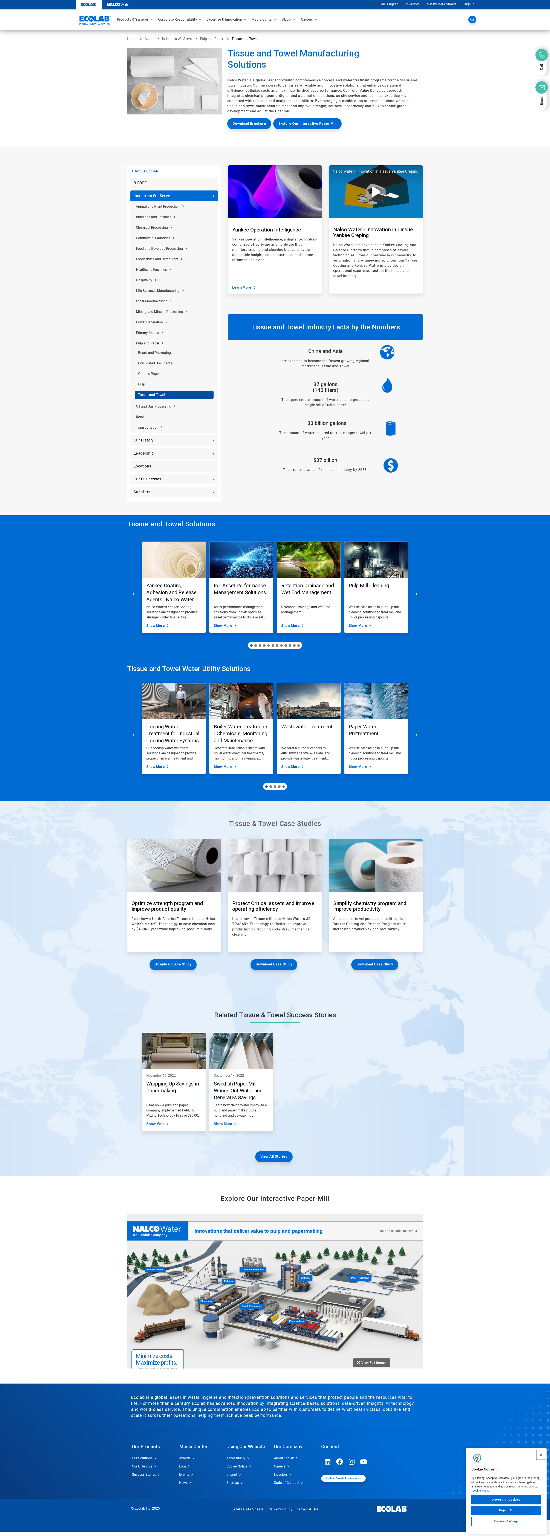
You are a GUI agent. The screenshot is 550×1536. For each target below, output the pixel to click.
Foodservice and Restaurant (157, 259)
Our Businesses (147, 479)
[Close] (541, 1455)
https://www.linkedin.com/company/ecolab (327, 1461)
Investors (413, 4)
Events (184, 1474)
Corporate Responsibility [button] (177, 19)
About (149, 39)
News (183, 1483)
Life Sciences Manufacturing (158, 291)
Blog (182, 1466)
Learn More (241, 287)
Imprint (231, 1474)
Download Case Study (173, 964)
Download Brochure (249, 124)
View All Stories (273, 1156)
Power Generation (149, 322)
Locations (142, 466)
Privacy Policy (280, 1509)
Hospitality (144, 280)
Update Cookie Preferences (343, 1478)
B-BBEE (140, 183)
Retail (140, 417)
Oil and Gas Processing (153, 406)
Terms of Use (308, 1509)
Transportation (147, 427)
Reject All (506, 1510)
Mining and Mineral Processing (159, 312)
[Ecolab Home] (94, 21)
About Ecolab (146, 171)
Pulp (141, 384)
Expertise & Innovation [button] (224, 19)
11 (294, 645)
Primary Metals (147, 333)
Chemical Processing (152, 227)
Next (416, 594)
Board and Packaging (154, 353)
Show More (155, 626)
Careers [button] (307, 19)
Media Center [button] (262, 19)
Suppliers (142, 492)
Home (131, 39)
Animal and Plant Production (158, 206)
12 (298, 645)
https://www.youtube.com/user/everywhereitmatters (363, 1461)
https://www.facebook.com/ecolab (339, 1461)
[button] (152, 20)
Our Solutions (142, 1458)
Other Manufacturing (152, 301)
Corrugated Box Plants (155, 363)
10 (290, 645)
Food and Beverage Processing (159, 249)
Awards (185, 1458)
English (392, 4)
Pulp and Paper (211, 39)
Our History (144, 440)
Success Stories (144, 1474)
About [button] (287, 19)
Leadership (144, 453)
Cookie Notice (480, 1490)
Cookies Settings (506, 1521)
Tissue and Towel (151, 395)
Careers (279, 1466)
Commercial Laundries (153, 238)
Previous (133, 594)
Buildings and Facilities (153, 217)
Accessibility (235, 1458)
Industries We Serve (177, 39)
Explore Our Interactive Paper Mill (307, 124)
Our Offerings (142, 1466)
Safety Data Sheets (441, 4)
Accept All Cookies (506, 1499)
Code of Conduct (286, 1483)
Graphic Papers (149, 374)
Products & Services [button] (133, 19)
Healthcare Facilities (151, 270)
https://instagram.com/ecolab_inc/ (351, 1461)
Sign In (469, 4)
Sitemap (232, 1483)
